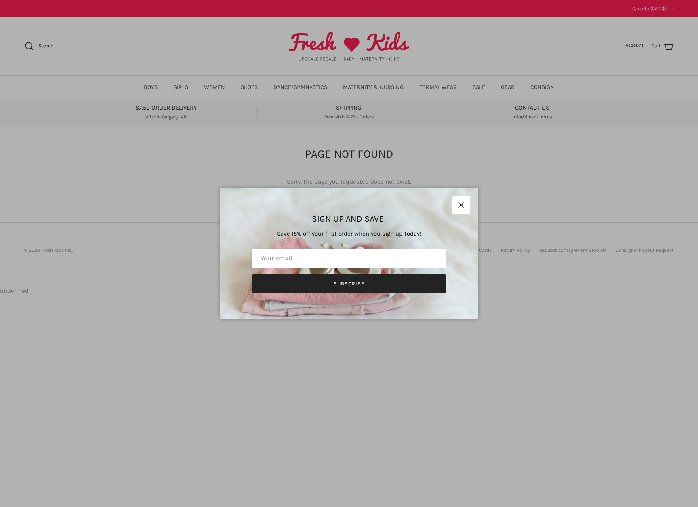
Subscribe (349, 284)
